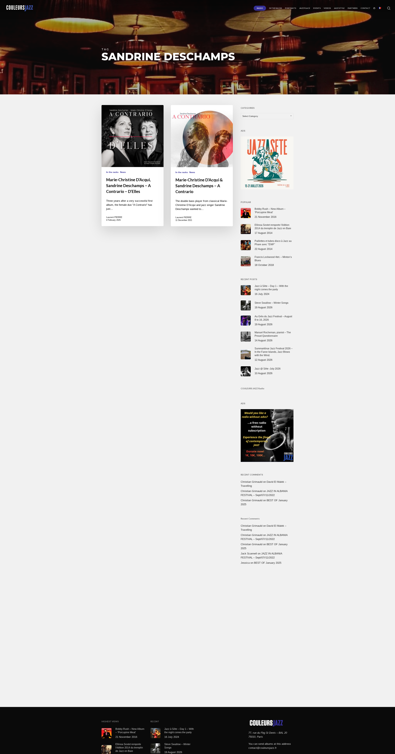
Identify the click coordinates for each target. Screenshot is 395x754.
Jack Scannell (249, 553)
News (123, 172)
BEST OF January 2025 (267, 562)
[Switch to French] (380, 8)
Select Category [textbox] (250, 116)
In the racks (112, 172)
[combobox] (267, 116)
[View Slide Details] (267, 162)
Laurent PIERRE (114, 217)
